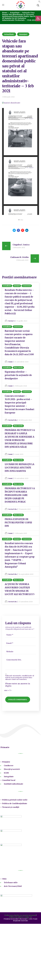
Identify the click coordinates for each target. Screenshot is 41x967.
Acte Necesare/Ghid (13, 886)
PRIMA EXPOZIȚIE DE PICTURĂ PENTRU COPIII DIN (18, 522)
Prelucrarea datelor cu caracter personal (20, 915)
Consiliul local (8, 780)
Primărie (6, 762)
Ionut (10, 362)
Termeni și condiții (10, 807)
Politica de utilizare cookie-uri (20, 917)
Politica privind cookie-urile (14, 800)
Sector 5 (11, 321)
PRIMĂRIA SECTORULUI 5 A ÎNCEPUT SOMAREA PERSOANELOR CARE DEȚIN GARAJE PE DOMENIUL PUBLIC (20, 495)
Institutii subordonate (13, 784)
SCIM (6, 773)
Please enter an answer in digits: (17, 684)
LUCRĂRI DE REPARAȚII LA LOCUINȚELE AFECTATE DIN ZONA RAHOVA (19, 467)
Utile (4, 879)
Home (4, 13)
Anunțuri (23, 34)
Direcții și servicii (12, 769)
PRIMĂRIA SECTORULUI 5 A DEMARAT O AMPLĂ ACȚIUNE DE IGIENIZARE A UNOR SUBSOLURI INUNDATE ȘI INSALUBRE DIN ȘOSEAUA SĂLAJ (20, 438)
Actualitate (15, 13)
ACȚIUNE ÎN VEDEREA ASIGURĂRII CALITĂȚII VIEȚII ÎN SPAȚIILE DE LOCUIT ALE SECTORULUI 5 (19, 589)
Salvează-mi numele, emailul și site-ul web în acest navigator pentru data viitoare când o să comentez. (19, 677)
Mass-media (18, 367)
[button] (39, 2)
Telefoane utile (11, 882)
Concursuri (27, 286)
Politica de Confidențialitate (14, 803)
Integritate (9, 776)
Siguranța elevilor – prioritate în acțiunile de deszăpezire (18, 375)
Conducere (8, 765)
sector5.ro (12, 420)
